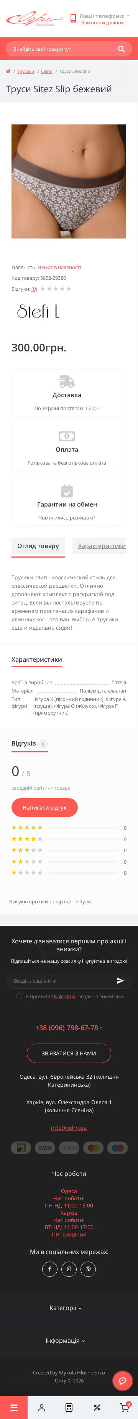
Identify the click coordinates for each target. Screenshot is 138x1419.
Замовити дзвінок (102, 22)
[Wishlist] (96, 1407)
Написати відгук (45, 807)
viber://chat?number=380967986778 (88, 1269)
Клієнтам (64, 996)
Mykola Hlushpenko (82, 1372)
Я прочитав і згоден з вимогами (75, 996)
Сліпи (47, 71)
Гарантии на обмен (67, 504)
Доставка (67, 395)
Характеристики (102, 546)
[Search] (121, 48)
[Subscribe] (120, 981)
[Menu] (14, 1407)
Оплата (67, 449)
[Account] (41, 1407)
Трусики (25, 71)
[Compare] (69, 1407)
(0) (34, 288)
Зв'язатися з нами (69, 1053)
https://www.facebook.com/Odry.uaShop (50, 1269)
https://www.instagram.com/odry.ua (69, 1269)
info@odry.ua (69, 1127)
